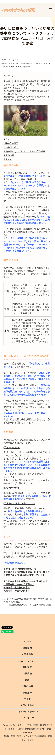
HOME (4, 60)
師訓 (27, 679)
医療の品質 (27, 686)
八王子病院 (27, 654)
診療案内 (27, 648)
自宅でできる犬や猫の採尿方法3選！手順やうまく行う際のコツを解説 (28, 600)
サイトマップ (27, 718)
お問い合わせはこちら (15, 562)
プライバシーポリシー (27, 711)
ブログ (15, 60)
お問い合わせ (27, 705)
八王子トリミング (27, 660)
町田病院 (27, 667)
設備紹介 (27, 692)
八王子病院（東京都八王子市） (19, 584)
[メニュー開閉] (50, 9)
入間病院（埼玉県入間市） (17, 590)
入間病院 (27, 673)
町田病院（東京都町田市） (17, 587)
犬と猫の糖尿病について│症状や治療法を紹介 (30, 604)
